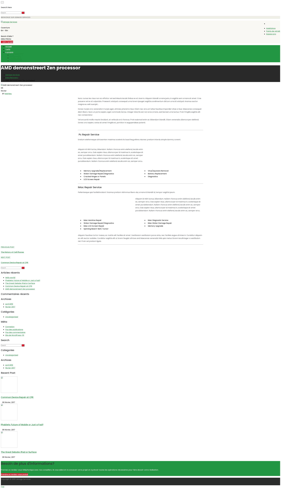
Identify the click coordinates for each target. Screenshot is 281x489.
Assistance (271, 28)
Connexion (9, 326)
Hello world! (10, 277)
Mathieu (8, 93)
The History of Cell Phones (12, 252)
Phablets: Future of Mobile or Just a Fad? (22, 280)
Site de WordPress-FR (14, 335)
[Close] (2, 2)
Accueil (8, 46)
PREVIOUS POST (7, 247)
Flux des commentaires (15, 332)
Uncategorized (11, 317)
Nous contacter (16, 55)
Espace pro (271, 34)
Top (2, 486)
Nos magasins (16, 61)
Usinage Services (12, 75)
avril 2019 (9, 304)
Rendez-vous (15, 58)
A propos (9, 52)
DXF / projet (7, 42)
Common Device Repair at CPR (14, 262)
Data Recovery (11, 77)
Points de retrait (273, 31)
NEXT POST (5, 257)
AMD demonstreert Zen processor (20, 289)
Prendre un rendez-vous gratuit (14, 474)
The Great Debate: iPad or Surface (20, 283)
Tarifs (7, 49)
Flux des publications (14, 329)
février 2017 (10, 307)
